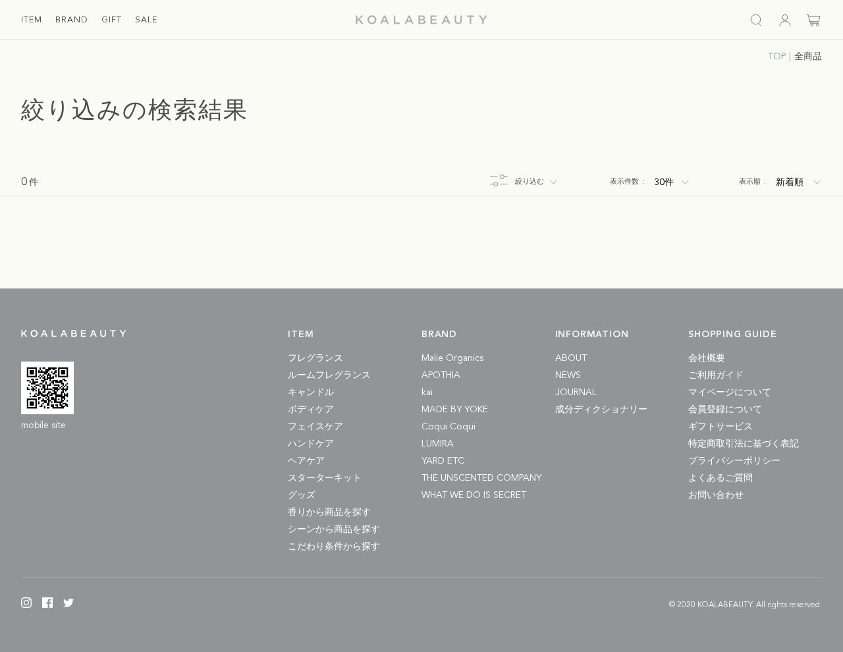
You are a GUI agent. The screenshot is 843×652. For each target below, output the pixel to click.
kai (427, 392)
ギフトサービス (720, 426)
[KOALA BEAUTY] (421, 20)
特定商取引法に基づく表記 (743, 443)
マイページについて (729, 392)
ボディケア (311, 409)
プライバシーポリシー (734, 461)
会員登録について (725, 409)
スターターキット (325, 478)
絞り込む (529, 182)
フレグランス (315, 358)
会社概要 (706, 358)
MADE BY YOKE (455, 409)
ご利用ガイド (716, 375)
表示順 (752, 182)
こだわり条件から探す (334, 546)
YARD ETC (443, 461)
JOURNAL (576, 392)
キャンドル (311, 392)
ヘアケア (306, 461)
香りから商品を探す (329, 512)
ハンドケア (311, 443)
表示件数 (627, 182)
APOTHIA (441, 375)
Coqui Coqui (449, 426)
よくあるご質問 (720, 478)
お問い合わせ (716, 495)
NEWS (568, 375)
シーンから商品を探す (334, 529)
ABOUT (571, 358)
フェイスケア (315, 426)
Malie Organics (452, 358)
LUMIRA (438, 443)
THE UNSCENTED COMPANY (481, 478)
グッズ (301, 495)
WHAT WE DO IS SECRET (474, 495)
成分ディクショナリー (601, 409)
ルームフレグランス (329, 375)
